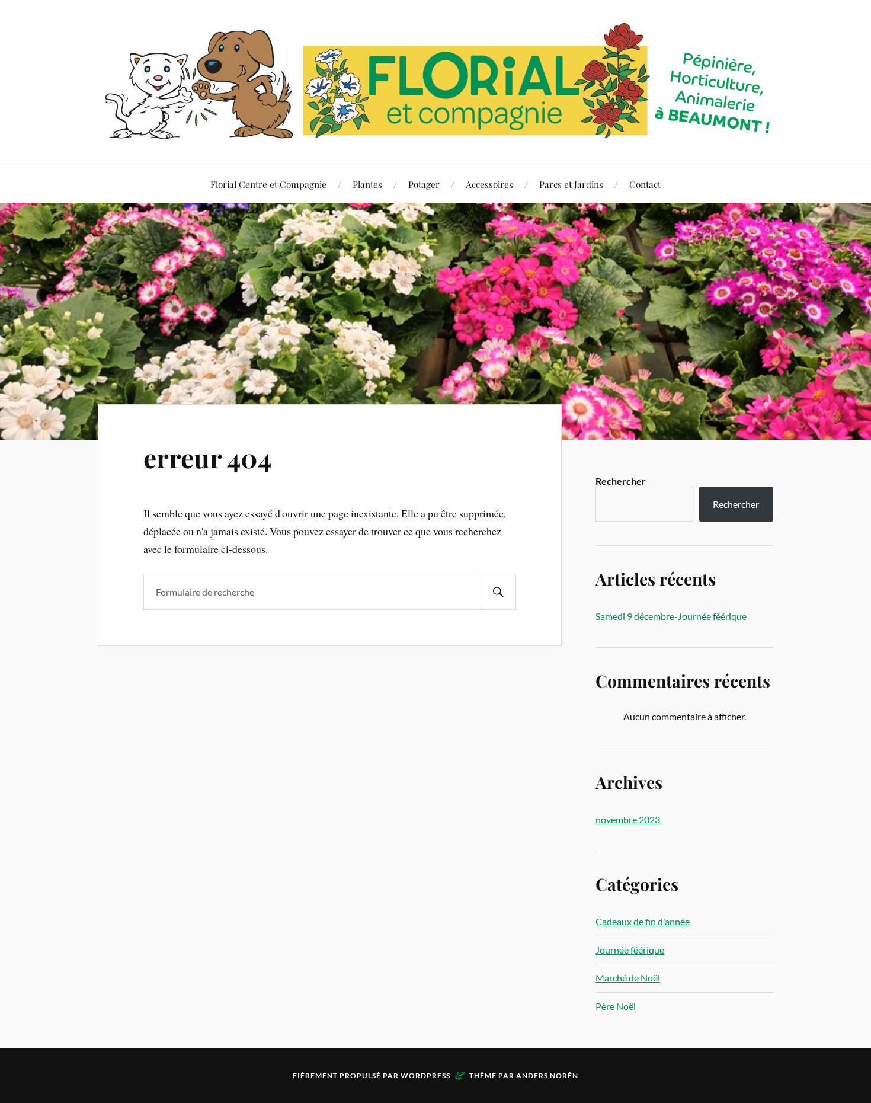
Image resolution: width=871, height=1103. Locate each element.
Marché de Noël (627, 977)
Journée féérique (629, 949)
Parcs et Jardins (571, 184)
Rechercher (620, 481)
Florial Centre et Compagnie (268, 184)
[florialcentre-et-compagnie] (435, 81)
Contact (645, 184)
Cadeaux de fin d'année (642, 921)
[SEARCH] (498, 592)
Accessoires (489, 184)
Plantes (367, 184)
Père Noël (615, 1006)
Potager (424, 184)
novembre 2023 (627, 819)
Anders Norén (547, 1075)
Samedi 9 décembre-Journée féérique (671, 616)
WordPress (425, 1075)
